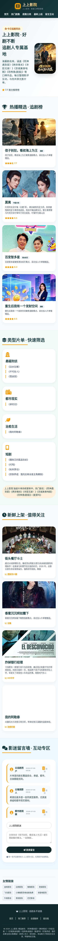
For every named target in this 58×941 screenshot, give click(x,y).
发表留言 (30, 850)
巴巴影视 (30, 898)
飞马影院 (7, 892)
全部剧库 (34, 918)
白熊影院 (19, 887)
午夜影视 (7, 898)
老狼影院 (42, 887)
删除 (45, 770)
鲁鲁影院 (30, 887)
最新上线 (38, 14)
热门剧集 (15, 14)
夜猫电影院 (42, 892)
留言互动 (49, 14)
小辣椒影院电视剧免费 (24, 892)
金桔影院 (7, 887)
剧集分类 (27, 14)
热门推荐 (22, 918)
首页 (6, 14)
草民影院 (19, 898)
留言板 (46, 918)
